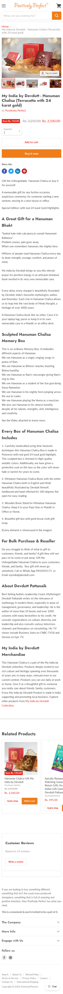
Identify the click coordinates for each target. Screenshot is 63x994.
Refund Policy (32, 974)
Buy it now (31, 153)
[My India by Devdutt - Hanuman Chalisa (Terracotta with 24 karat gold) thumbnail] (8, 83)
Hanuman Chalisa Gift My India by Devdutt (19, 780)
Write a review (15, 861)
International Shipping (27, 981)
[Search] (56, 16)
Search (5, 974)
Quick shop (12, 800)
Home (5, 26)
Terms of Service (10, 978)
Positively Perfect (15, 110)
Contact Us (7, 981)
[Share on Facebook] (4, 171)
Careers (44, 978)
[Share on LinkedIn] (17, 171)
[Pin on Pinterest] (24, 171)
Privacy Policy (29, 978)
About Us (17, 974)
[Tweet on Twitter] (11, 171)
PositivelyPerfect (52, 795)
